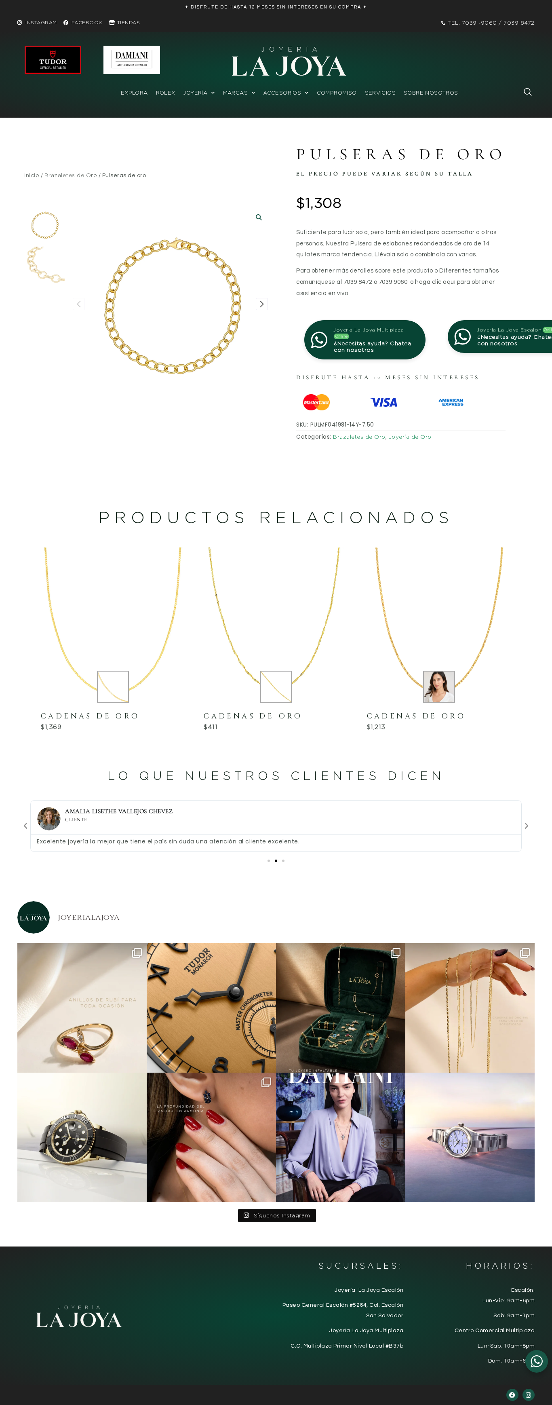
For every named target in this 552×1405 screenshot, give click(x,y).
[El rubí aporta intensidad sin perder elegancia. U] (82, 1008)
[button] (524, 94)
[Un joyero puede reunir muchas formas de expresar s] (340, 1008)
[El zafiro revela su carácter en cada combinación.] (211, 1137)
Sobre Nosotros (431, 93)
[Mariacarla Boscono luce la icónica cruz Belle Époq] (340, 1137)
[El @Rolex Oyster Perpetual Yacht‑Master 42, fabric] (82, 1137)
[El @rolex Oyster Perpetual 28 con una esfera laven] (470, 1137)
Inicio (31, 175)
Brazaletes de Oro (70, 175)
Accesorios (282, 93)
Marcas (235, 93)
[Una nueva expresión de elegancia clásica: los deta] (211, 1008)
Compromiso (337, 93)
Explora (134, 93)
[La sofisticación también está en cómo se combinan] (470, 1008)
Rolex (165, 93)
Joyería (195, 93)
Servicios (380, 93)
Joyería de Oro (410, 436)
